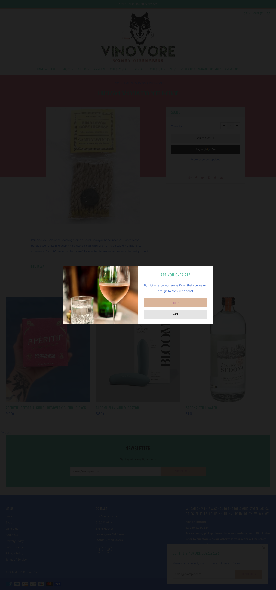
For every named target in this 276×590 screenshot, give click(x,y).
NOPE (175, 314)
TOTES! (175, 303)
